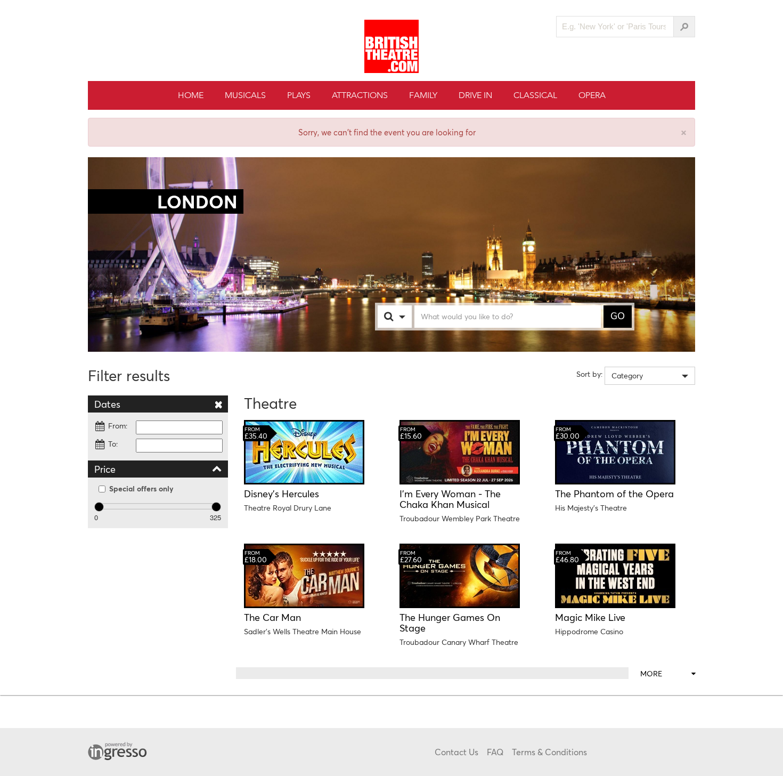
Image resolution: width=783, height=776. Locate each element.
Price (105, 469)
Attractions (360, 95)
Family (423, 95)
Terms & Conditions (549, 751)
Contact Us (456, 751)
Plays (299, 95)
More (651, 673)
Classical (535, 95)
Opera (592, 95)
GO (617, 316)
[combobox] (405, 316)
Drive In (475, 95)
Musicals (245, 95)
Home (190, 95)
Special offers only (141, 488)
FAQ (495, 751)
